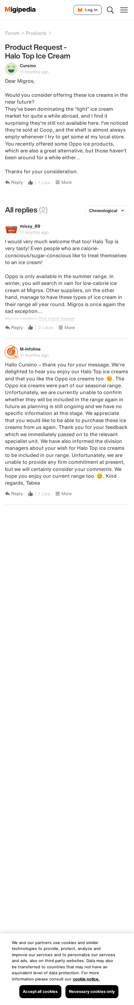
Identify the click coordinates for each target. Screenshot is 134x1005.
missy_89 (30, 226)
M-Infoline (30, 349)
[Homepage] (20, 10)
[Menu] (124, 10)
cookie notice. (86, 979)
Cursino (28, 65)
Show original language (56, 318)
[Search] (110, 10)
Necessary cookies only (92, 991)
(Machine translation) (21, 318)
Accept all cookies (40, 991)
